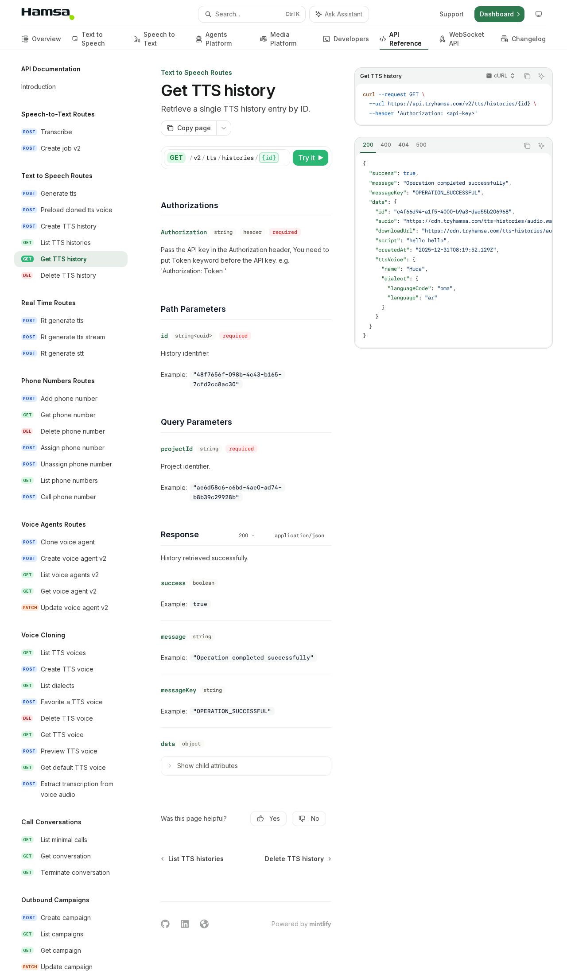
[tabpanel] (453, 250)
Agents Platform (219, 39)
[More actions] (223, 128)
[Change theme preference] (539, 14)
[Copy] (281, 157)
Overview (46, 39)
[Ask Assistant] (541, 76)
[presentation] (78, 514)
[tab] (368, 145)
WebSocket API (466, 39)
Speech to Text (159, 39)
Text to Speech (93, 39)
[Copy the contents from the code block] (527, 76)
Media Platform (283, 39)
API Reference (405, 39)
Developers (351, 39)
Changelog (529, 39)
